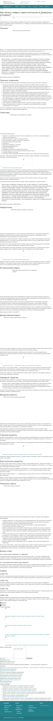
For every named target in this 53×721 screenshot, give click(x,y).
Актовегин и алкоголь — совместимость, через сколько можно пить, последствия (22, 365)
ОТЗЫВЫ (41, 6)
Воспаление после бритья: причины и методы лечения (18, 625)
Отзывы (6, 709)
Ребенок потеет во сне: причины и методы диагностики (16, 259)
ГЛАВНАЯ (17, 6)
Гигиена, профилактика (18, 708)
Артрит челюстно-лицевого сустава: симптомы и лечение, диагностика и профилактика (23, 693)
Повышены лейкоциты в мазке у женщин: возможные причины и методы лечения (22, 454)
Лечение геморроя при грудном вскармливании (11, 673)
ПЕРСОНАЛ (35, 6)
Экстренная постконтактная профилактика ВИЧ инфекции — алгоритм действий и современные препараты (26, 667)
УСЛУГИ (29, 6)
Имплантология (32, 707)
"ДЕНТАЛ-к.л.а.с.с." (7, 6)
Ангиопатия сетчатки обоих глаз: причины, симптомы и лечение (18, 687)
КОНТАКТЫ (47, 6)
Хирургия (30, 705)
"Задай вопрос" (8, 711)
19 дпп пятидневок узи (5, 683)
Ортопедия (19, 713)
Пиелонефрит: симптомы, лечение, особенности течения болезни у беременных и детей (26, 645)
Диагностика (19, 705)
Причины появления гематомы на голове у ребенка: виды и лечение (19, 690)
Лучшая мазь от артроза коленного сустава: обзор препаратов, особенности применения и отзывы (26, 699)
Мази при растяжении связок (7, 663)
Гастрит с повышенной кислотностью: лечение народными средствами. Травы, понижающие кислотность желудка (27, 635)
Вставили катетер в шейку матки (8, 670)
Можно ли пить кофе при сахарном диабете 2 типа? (15, 696)
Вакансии (6, 707)
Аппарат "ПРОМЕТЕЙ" (30, 710)
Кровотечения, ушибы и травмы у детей (12, 167)
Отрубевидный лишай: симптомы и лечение (10, 676)
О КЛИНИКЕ (23, 6)
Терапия (18, 711)
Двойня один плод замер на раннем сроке (10, 679)
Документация (7, 705)
